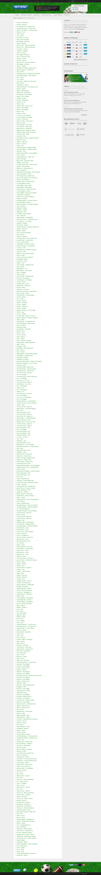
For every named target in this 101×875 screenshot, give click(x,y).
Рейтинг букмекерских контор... (81, 59)
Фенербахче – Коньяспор (23, 289)
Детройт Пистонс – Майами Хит (24, 128)
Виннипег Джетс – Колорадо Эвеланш (26, 321)
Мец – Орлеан (20, 709)
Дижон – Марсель (21, 605)
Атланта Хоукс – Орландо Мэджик (25, 531)
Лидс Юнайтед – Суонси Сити (24, 384)
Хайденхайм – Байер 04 (22, 728)
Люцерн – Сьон (20, 391)
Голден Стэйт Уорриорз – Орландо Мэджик (27, 30)
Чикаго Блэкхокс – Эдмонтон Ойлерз (25, 700)
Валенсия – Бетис (21, 32)
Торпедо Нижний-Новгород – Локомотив (26, 853)
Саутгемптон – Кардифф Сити (24, 592)
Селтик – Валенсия (21, 334)
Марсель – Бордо (21, 713)
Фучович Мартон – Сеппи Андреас (25, 768)
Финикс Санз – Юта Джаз (23, 660)
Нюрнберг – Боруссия (22, 228)
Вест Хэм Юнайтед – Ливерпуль (24, 743)
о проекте (67, 14)
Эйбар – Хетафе (20, 319)
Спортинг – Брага (21, 274)
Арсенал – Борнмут (21, 43)
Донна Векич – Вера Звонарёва (24, 828)
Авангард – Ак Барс (21, 58)
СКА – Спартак (20, 35)
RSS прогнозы (82, 1)
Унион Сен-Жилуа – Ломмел (23, 690)
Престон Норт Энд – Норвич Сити (25, 416)
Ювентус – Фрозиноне (22, 302)
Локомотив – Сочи (21, 102)
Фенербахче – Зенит (21, 440)
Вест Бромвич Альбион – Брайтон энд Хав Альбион (29, 675)
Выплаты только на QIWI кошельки (71, 100)
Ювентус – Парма (21, 823)
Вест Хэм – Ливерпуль (22, 755)
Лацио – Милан (20, 71)
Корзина (76, 9)
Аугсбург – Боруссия (22, 24)
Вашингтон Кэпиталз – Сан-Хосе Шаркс (26, 310)
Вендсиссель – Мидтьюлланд (24, 456)
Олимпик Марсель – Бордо (23, 717)
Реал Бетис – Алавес (22, 261)
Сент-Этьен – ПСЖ (21, 247)
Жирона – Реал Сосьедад (23, 96)
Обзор (80, 44)
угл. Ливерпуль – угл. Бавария (24, 221)
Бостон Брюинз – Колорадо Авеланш (25, 524)
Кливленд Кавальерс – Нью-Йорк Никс (26, 28)
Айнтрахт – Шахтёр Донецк (23, 166)
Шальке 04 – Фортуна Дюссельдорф (25, 685)
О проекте (47, 873)
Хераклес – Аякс (21, 569)
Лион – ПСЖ (20, 772)
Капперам (42, 1)
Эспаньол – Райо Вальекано (23, 571)
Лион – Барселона (21, 206)
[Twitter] (72, 32)
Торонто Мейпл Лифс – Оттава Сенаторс (26, 662)
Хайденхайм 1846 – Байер (23, 715)
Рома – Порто (20, 448)
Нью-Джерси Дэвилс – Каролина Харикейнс (27, 505)
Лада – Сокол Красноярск (23, 39)
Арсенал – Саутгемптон (22, 119)
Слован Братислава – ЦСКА (23, 463)
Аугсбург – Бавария (21, 300)
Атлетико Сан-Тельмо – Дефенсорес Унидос (27, 482)
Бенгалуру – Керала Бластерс (24, 696)
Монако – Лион (20, 103)
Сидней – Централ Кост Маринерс (25, 257)
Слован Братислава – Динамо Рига (25, 753)
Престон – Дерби (21, 847)
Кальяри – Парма (21, 287)
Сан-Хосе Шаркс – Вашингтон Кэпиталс (26, 315)
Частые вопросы (28, 1)
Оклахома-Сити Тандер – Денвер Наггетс (26, 68)
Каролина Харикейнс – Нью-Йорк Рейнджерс (27, 204)
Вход (75, 5)
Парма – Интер (20, 573)
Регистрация (81, 5)
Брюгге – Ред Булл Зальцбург (24, 340)
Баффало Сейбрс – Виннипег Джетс (25, 522)
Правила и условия (53, 873)
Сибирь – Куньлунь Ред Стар (24, 766)
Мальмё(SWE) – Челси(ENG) (24, 329)
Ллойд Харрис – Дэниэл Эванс (24, 185)
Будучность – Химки (22, 656)
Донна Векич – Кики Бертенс (23, 804)
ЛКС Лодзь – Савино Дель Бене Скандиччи (27, 719)
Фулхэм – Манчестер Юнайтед (24, 590)
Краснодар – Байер (21, 327)
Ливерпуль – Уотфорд (22, 50)
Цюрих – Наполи (21, 344)
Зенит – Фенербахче (21, 170)
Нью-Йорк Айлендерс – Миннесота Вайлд (27, 510)
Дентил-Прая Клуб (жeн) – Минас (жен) (26, 811)
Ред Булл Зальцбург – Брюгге (24, 174)
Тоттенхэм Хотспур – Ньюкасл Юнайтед (26, 838)
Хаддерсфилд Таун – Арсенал (24, 580)
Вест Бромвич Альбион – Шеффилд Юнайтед (28, 138)
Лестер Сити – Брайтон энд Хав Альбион (26, 81)
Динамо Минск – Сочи (22, 268)
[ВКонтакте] (71, 32)
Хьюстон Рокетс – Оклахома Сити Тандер (27, 560)
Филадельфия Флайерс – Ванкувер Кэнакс (27, 737)
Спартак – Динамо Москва (23, 478)
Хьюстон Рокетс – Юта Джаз (23, 794)
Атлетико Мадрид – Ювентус (24, 183)
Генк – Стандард (21, 620)
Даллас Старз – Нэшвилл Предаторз (25, 196)
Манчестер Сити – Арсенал (23, 775)
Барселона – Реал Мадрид (23, 664)
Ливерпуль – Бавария (22, 198)
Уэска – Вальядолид (22, 845)
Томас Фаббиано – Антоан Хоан (24, 124)
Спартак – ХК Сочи (21, 732)
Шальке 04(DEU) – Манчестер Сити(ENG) (26, 192)
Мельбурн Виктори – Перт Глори (24, 546)
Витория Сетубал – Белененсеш (24, 454)
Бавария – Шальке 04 (22, 575)
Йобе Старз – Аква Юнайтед (23, 650)
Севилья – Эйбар (21, 561)
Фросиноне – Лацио (21, 751)
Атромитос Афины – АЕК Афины (24, 639)
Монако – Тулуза (21, 815)
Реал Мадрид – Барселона (23, 41)
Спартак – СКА (20, 387)
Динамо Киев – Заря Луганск (23, 92)
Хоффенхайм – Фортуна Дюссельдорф (26, 836)
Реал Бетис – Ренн (21, 151)
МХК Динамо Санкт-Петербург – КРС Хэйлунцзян (28, 172)
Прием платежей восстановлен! (71, 92)
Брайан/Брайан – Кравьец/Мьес (24, 187)
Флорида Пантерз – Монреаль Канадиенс (27, 249)
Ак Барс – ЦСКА (21, 404)
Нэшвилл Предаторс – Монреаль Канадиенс (27, 317)
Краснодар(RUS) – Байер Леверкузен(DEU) (27, 353)
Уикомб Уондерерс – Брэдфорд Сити (25, 819)
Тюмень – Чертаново (22, 484)
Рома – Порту (20, 410)
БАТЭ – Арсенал (21, 338)
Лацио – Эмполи (20, 641)
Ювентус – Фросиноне (22, 306)
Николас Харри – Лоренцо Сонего (25, 461)
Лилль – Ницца (20, 849)
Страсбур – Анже (21, 579)
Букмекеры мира (73, 873)
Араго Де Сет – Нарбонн (22, 225)
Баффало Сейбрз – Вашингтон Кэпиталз (26, 132)
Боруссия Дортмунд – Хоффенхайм (25, 584)
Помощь (76, 7)
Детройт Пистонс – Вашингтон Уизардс (26, 488)
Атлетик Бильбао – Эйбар (23, 134)
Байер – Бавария (21, 840)
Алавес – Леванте (21, 469)
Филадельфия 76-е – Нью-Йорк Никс (25, 370)
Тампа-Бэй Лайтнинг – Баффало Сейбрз (26, 147)
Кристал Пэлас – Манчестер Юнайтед (26, 45)
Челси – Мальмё (21, 155)
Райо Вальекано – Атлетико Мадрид (25, 295)
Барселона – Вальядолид (23, 278)
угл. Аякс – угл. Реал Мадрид (24, 397)
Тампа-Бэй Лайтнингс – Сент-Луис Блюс (26, 624)
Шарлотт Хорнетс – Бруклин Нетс (25, 121)
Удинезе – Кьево (21, 262)
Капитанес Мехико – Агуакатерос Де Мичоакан (28, 227)
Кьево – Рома (20, 609)
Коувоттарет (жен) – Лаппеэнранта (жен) (26, 189)
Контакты (15, 1)
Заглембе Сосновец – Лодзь (23, 809)
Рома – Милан (20, 773)
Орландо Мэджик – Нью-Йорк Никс (25, 69)
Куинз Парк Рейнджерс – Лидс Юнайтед (26, 75)
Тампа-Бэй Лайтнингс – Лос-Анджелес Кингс (27, 86)
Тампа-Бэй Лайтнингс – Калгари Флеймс (26, 401)
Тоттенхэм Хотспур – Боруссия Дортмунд (27, 376)
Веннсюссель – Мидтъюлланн (24, 459)
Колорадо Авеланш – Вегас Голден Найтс (27, 238)
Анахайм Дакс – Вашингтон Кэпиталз (25, 244)
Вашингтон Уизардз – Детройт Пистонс (26, 457)
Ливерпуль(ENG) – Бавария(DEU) (25, 217)
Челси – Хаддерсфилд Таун (23, 825)
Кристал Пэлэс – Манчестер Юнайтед (26, 47)
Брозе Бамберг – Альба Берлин (24, 270)
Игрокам (48, 1)
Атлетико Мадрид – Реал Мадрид (25, 597)
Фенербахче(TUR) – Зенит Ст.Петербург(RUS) (27, 467)
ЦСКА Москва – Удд (21, 692)
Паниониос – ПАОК (21, 683)
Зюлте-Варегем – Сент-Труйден (24, 279)
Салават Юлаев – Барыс (22, 762)
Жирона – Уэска (20, 565)
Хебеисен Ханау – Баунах (23, 283)
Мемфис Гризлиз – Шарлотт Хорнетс (25, 834)
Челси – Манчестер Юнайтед (24, 232)
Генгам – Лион (20, 633)
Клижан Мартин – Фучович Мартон (25, 548)
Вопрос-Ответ (61, 873)
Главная (17, 14)
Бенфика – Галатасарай (22, 162)
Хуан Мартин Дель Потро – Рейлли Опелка (27, 164)
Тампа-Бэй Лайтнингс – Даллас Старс (26, 323)
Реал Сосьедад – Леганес (23, 293)
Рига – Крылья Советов (22, 781)
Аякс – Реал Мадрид (22, 374)
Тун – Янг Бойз (20, 543)
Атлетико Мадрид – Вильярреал (24, 117)
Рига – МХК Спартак (21, 613)
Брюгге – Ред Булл (21, 325)
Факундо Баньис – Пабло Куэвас (24, 711)
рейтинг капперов (46, 14)
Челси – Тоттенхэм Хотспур (23, 56)
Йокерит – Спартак (21, 230)
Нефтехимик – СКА (21, 211)
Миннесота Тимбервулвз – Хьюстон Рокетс (27, 363)
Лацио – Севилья (21, 336)
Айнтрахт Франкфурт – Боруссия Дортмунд (27, 843)
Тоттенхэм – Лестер (21, 720)
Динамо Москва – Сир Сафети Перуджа (26, 408)
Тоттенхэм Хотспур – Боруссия (24, 372)
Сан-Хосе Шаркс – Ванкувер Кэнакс (25, 264)
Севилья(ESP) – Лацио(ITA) (23, 194)
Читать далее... (80, 29)
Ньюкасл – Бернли (21, 88)
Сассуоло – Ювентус (22, 533)
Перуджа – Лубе (20, 520)
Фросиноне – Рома (21, 136)
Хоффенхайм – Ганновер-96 (23, 285)
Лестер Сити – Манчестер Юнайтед (25, 779)
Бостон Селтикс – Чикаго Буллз (24, 126)
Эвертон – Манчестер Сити (23, 667)
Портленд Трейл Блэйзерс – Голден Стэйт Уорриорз (29, 361)
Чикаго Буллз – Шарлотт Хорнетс (25, 798)
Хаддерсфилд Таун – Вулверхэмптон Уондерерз (28, 73)
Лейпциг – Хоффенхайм (22, 100)
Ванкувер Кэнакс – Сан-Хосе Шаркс (25, 444)
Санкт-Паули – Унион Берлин (24, 745)
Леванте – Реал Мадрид (22, 107)
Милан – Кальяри (21, 514)
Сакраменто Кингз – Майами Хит (24, 594)
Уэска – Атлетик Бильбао (23, 242)
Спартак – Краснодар (22, 796)
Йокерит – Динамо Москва (23, 90)
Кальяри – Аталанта (21, 747)
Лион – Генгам (20, 298)
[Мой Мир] (76, 32)
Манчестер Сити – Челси (23, 527)
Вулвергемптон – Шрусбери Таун (25, 741)
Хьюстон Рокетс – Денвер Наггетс (25, 830)
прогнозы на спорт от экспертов (29, 873)
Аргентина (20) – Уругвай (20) (24, 632)
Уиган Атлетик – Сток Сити (23, 380)
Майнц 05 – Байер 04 (22, 607)
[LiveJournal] (77, 32)
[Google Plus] (79, 32)
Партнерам (36, 1)
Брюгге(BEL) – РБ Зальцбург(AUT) (25, 348)
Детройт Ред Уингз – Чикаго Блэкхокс (26, 181)
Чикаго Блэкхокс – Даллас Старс (25, 105)
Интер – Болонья (21, 785)
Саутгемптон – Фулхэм (22, 49)
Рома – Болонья (20, 234)
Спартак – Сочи (20, 739)
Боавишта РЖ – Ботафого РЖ (24, 806)
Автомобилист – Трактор (22, 37)
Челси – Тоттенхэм (21, 52)
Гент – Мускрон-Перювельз (23, 508)
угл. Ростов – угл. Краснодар (24, 115)
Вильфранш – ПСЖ (21, 686)
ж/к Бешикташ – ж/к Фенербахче (24, 94)
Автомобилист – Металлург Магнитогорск (27, 758)
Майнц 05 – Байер (21, 614)
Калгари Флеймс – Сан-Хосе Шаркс (25, 628)
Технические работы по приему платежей (73, 108)
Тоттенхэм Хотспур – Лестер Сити (25, 537)
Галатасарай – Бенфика (22, 357)
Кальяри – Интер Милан (22, 22)
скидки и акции (58, 14)
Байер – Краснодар (21, 158)
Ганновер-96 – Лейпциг (22, 842)
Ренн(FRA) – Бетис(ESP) (22, 359)
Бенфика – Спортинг (21, 669)
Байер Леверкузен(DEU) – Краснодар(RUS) (27, 153)
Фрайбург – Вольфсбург (22, 586)
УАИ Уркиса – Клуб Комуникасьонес (25, 480)
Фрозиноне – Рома (21, 139)
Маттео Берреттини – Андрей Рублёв (25, 175)
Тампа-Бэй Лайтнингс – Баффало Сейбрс (27, 149)
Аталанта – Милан (21, 281)
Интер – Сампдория (21, 272)
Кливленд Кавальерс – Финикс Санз (25, 156)
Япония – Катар (20, 851)
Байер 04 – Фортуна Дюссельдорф (25, 253)
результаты (37, 14)
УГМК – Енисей (20, 266)
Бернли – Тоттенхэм (21, 143)
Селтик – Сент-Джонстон (22, 535)
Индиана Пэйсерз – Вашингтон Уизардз (26, 130)
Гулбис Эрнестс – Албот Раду (24, 647)
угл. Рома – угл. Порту (22, 437)
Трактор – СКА (20, 145)
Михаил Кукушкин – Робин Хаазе (24, 493)
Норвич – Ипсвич (21, 544)
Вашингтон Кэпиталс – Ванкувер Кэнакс (26, 703)
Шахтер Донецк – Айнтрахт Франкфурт (26, 342)
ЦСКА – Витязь (20, 33)
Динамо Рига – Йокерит (22, 491)
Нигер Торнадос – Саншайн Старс (25, 649)
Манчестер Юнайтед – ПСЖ (23, 412)
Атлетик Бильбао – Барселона (24, 512)
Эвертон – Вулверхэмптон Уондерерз (26, 821)
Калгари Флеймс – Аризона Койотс (25, 240)
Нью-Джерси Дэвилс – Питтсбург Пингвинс (27, 200)
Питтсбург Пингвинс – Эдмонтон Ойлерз (26, 368)
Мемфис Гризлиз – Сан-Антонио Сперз (26, 421)
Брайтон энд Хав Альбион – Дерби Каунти (27, 291)
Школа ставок (67, 873)
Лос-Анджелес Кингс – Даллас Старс (26, 26)
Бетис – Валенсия (21, 637)
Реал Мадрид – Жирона (22, 259)
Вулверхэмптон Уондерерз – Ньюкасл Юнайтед (28, 465)
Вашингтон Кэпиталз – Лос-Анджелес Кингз (27, 219)
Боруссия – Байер (21, 113)
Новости (21, 1)
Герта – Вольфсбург (21, 826)
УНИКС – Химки (20, 312)
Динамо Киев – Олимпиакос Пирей (25, 160)
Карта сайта (84, 873)
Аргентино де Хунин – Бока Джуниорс (26, 245)
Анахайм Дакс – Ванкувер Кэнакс (25, 355)
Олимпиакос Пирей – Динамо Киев (25, 367)
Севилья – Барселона (22, 141)
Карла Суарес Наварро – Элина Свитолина (27, 177)
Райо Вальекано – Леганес (23, 756)
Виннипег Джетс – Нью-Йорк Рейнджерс (26, 418)
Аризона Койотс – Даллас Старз (24, 764)
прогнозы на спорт (26, 14)
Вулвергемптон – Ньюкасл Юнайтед (25, 495)
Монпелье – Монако (21, 556)
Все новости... (84, 114)
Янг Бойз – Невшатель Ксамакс (24, 832)
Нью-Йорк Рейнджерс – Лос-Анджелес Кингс (27, 736)
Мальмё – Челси (21, 331)
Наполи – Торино (21, 255)
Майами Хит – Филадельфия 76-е (25, 168)
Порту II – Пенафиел (22, 783)
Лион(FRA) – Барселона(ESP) (24, 213)
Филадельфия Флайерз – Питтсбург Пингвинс (28, 446)
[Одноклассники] (74, 32)
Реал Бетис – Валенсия (22, 645)
